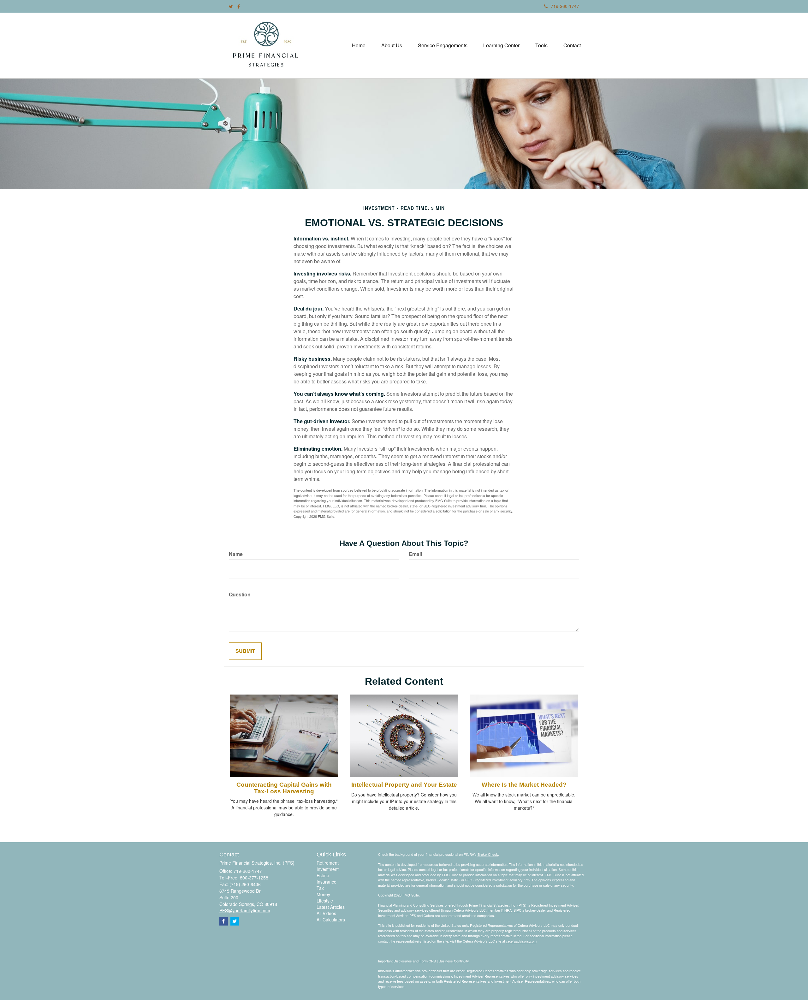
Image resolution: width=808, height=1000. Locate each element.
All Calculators (331, 919)
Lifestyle (325, 900)
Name (236, 554)
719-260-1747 (565, 6)
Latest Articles (331, 907)
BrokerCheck (488, 854)
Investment (328, 869)
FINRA (506, 910)
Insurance (326, 882)
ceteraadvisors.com (521, 941)
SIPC (517, 910)
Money (323, 894)
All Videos (326, 913)
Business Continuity (454, 960)
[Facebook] (238, 6)
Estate (323, 875)
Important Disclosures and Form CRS (407, 960)
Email (415, 554)
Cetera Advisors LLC (470, 910)
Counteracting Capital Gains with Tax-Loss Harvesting (284, 788)
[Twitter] (231, 6)
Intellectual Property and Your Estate (404, 784)
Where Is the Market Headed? (524, 784)
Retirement (328, 863)
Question (240, 594)
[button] (391, 45)
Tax (320, 888)
